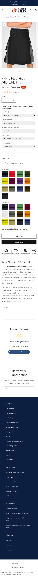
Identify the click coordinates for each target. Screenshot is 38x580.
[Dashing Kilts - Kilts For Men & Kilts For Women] (19, 10)
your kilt (22, 290)
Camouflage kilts (11, 446)
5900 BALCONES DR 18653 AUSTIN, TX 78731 (18, 526)
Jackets (8, 455)
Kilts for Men (10, 409)
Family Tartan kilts (12, 427)
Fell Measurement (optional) (11, 127)
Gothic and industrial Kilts (14, 441)
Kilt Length (5, 135)
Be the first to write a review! (19, 352)
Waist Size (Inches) (7, 112)
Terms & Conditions (12, 486)
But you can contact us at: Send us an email (18, 519)
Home (7, 17)
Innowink (19, 574)
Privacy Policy (10, 477)
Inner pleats (6, 202)
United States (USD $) (18, 568)
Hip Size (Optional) (7, 120)
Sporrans (9, 436)
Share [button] (6, 307)
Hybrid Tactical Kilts (12, 422)
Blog (7, 496)
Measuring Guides (11, 491)
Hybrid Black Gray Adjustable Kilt (21, 17)
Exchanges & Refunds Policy (15, 472)
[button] (2, 10)
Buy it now (19, 242)
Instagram (9, 545)
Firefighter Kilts (11, 432)
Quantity (4, 96)
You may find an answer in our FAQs (17, 513)
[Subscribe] (31, 389)
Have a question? (11, 509)
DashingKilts (18, 572)
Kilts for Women (11, 413)
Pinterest (9, 550)
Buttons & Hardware (8, 143)
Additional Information (9, 151)
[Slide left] (14, 72)
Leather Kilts (10, 450)
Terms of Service (11, 482)
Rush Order (5, 158)
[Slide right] (23, 72)
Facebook (9, 541)
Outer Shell (6, 169)
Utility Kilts (9, 418)
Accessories (9, 459)
